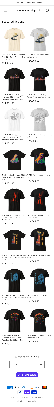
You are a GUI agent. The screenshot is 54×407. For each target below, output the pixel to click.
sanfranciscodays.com (25, 397)
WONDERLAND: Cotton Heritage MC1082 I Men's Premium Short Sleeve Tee (12, 337)
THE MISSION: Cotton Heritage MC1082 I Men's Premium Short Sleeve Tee (14, 257)
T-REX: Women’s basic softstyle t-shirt (39, 176)
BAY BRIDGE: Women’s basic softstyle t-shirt (38, 56)
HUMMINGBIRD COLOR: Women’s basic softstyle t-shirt (39, 96)
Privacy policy (31, 401)
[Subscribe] (41, 364)
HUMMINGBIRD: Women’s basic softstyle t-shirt (39, 136)
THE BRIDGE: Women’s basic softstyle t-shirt (38, 216)
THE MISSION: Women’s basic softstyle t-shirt (38, 256)
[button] (6, 10)
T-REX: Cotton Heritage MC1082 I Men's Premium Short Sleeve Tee (14, 177)
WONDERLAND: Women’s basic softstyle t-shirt (39, 336)
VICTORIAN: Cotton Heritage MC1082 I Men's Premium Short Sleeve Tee (14, 297)
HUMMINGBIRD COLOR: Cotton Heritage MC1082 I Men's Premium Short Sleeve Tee (14, 97)
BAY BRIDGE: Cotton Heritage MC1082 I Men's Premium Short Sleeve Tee (14, 57)
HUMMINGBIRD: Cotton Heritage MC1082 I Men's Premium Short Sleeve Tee (12, 137)
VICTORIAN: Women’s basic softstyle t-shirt (37, 296)
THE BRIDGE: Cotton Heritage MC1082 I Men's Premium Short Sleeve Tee (14, 217)
